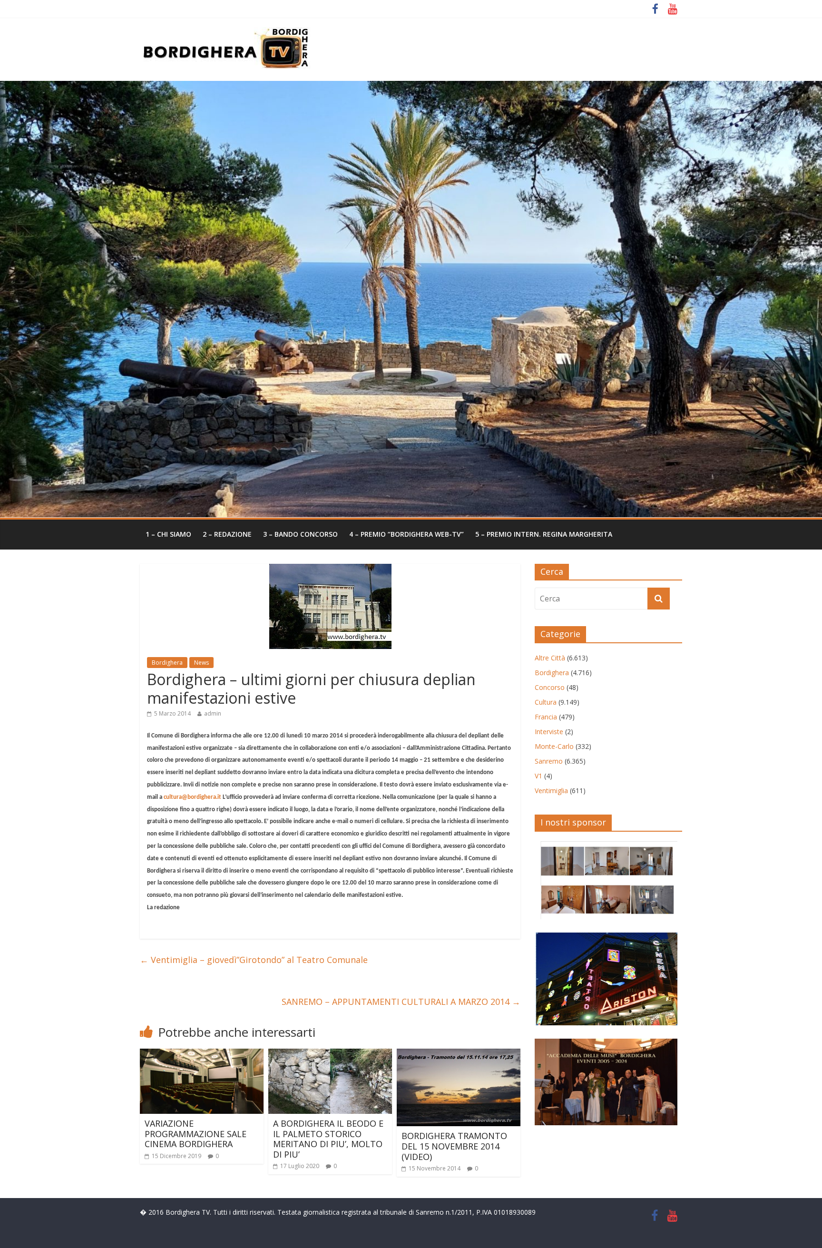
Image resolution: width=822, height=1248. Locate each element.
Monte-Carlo (554, 746)
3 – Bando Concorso (300, 534)
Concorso (550, 687)
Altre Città (550, 657)
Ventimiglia (551, 790)
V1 (538, 775)
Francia (546, 716)
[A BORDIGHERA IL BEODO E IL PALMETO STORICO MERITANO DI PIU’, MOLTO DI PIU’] (330, 1054)
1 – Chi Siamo (168, 534)
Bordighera (167, 662)
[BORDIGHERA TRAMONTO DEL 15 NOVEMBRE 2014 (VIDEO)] (458, 1054)
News (201, 662)
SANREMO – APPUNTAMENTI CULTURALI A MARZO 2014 (401, 1001)
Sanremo (549, 761)
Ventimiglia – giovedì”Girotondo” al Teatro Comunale (254, 959)
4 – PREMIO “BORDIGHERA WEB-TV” (406, 534)
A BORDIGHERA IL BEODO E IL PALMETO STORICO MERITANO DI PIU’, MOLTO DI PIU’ (328, 1139)
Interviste (549, 731)
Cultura (546, 702)
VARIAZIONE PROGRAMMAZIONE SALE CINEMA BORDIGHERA (195, 1134)
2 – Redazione (227, 534)
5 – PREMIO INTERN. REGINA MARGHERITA (543, 534)
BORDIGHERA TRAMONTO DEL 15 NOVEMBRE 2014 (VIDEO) (454, 1146)
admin (212, 713)
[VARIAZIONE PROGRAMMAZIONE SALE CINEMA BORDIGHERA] (202, 1054)
